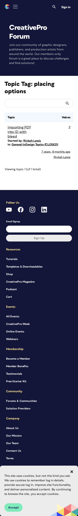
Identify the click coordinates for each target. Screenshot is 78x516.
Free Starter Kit (16, 381)
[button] (72, 472)
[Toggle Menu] (15, 6)
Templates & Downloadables (24, 266)
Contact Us (13, 450)
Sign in (65, 7)
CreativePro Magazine (20, 281)
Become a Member (18, 358)
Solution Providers (18, 408)
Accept (13, 507)
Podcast (11, 289)
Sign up (39, 238)
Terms (10, 458)
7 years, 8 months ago (55, 151)
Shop (9, 274)
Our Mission (14, 435)
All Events (12, 316)
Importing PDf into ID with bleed (19, 132)
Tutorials (12, 259)
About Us (12, 428)
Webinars (12, 339)
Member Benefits (17, 366)
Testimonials (14, 373)
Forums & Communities (21, 401)
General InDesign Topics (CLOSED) (35, 144)
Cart (9, 296)
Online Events (15, 331)
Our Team (12, 443)
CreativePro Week (18, 324)
